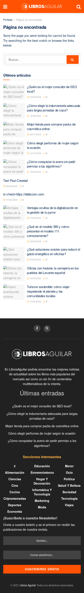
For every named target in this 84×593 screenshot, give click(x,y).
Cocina (14, 492)
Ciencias (14, 479)
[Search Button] (78, 6)
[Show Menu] (5, 6)
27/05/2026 (35, 217)
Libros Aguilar (28, 585)
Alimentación (14, 472)
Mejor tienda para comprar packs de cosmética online (42, 426)
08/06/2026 (11, 186)
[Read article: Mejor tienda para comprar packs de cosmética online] (14, 129)
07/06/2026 (11, 199)
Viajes (69, 505)
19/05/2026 (35, 278)
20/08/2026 (35, 96)
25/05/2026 (35, 241)
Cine (14, 485)
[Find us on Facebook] (37, 328)
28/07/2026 (35, 134)
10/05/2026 (35, 301)
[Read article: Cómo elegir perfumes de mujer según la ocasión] (14, 148)
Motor (69, 466)
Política (69, 479)
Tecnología (69, 498)
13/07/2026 (35, 153)
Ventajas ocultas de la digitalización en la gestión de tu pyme (52, 209)
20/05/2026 (35, 259)
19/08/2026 (35, 115)
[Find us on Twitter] (47, 328)
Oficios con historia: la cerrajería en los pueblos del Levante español (53, 270)
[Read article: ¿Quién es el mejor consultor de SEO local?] (14, 92)
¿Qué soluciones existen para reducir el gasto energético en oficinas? (53, 251)
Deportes (14, 505)
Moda (42, 507)
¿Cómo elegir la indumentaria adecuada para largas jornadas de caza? (53, 107)
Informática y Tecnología (42, 492)
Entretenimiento (42, 472)
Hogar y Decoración (42, 481)
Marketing (42, 500)
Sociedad (69, 492)
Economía (14, 511)
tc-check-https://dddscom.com (23, 194)
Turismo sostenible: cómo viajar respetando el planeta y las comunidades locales (48, 291)
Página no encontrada (29, 19)
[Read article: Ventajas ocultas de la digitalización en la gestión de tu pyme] (14, 213)
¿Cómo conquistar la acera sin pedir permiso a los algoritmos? (51, 163)
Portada (7, 19)
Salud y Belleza (69, 485)
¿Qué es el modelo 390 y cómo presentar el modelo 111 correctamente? (48, 231)
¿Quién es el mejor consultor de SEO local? (42, 406)
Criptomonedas (14, 498)
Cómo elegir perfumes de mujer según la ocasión (42, 433)
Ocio (69, 472)
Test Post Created (15, 180)
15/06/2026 (35, 171)
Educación (42, 466)
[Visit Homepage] (42, 6)
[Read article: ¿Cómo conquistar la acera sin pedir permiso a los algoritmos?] (14, 167)
